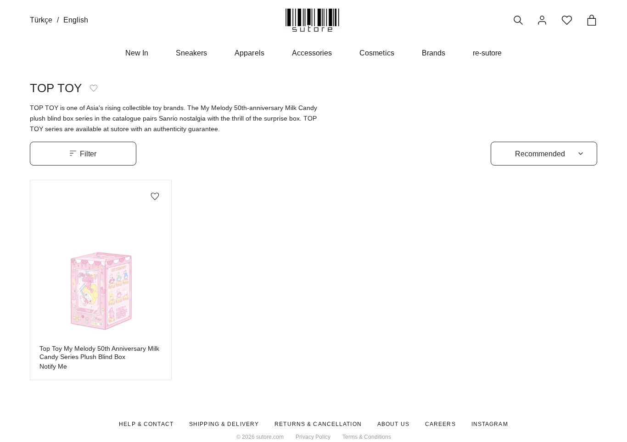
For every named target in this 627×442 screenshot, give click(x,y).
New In (136, 53)
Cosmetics (376, 53)
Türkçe (41, 20)
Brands (433, 53)
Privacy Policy (313, 437)
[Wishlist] (566, 20)
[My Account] (542, 20)
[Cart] (591, 20)
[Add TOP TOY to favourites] (93, 88)
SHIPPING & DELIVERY (224, 424)
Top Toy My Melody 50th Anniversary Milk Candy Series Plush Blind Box (99, 352)
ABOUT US (393, 424)
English (75, 20)
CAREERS (440, 424)
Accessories (312, 53)
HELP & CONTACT (146, 424)
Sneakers (191, 53)
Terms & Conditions (366, 437)
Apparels (249, 53)
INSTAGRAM (489, 424)
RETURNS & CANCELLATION (318, 424)
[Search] (518, 20)
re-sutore (487, 53)
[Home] (312, 20)
